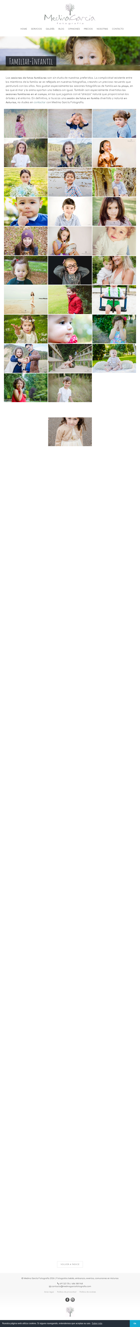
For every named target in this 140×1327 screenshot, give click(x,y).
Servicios (36, 28)
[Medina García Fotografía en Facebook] (68, 1300)
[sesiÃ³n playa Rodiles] (114, 880)
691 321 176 (65, 1284)
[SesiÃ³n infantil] (70, 211)
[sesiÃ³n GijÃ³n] (26, 388)
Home (23, 28)
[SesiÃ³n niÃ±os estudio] (70, 270)
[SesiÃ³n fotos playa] (114, 1100)
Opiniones (74, 28)
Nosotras (102, 28)
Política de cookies (88, 1292)
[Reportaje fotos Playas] (26, 703)
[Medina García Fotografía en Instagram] (73, 1300)
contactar (40, 102)
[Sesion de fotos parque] (114, 659)
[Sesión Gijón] (26, 527)
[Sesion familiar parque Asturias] (114, 836)
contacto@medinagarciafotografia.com (71, 1286)
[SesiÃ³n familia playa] (114, 792)
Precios (88, 28)
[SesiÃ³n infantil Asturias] (70, 388)
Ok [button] (135, 1323)
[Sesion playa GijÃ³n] (26, 792)
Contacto (118, 28)
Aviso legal (49, 1292)
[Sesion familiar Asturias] (114, 748)
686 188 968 (77, 1284)
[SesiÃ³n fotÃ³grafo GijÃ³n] (114, 329)
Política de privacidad (66, 1292)
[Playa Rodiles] (26, 439)
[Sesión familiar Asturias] (114, 270)
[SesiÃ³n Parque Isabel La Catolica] (114, 1012)
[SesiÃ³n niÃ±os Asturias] (26, 153)
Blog (61, 28)
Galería (50, 28)
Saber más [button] (97, 1323)
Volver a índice (70, 1264)
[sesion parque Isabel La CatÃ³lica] (26, 1012)
